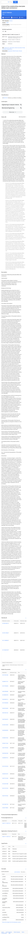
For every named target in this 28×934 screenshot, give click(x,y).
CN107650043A (5, 702)
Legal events (11, 47)
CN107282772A (5, 804)
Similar (21, 17)
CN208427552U (5, 737)
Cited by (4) (6, 47)
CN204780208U (5, 691)
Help (9, 933)
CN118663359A (5, 649)
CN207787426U (5, 747)
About (2, 932)
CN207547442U (5, 795)
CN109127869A (5, 632)
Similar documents (18, 47)
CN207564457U (5, 719)
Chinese (10, 20)
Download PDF (7, 17)
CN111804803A (5, 640)
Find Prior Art (15, 17)
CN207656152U (5, 712)
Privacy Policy (4, 933)
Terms (23, 932)
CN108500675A (5, 694)
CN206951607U (5, 773)
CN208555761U (5, 757)
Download (18, 871)
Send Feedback (9, 932)
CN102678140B (5, 783)
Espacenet (10, 50)
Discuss (20, 50)
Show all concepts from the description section (11, 922)
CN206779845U (5, 807)
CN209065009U (5, 730)
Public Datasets (17, 932)
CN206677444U (5, 743)
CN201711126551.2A (6, 823)
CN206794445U (5, 708)
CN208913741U (5, 681)
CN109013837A (5, 623)
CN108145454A (5, 724)
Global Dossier (15, 50)
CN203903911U (5, 699)
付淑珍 (7, 22)
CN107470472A (5, 766)
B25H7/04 (6, 97)
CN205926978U (5, 753)
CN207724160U (5, 778)
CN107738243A (5, 685)
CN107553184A (5, 675)
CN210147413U (5, 788)
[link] (11, 98)
